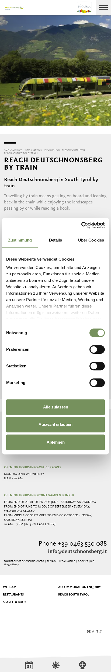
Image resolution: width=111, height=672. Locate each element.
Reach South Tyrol (73, 594)
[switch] (97, 349)
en (105, 631)
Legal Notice (67, 561)
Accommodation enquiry (79, 587)
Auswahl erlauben (55, 424)
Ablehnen (56, 442)
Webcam (9, 587)
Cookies (83, 561)
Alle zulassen (55, 407)
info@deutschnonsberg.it (77, 551)
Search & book (15, 602)
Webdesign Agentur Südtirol (10, 632)
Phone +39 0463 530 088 (73, 543)
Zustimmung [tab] (20, 240)
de (89, 631)
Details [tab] (55, 240)
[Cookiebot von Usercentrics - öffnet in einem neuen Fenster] (81, 225)
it (96, 631)
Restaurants (13, 594)
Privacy (51, 561)
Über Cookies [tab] (91, 240)
